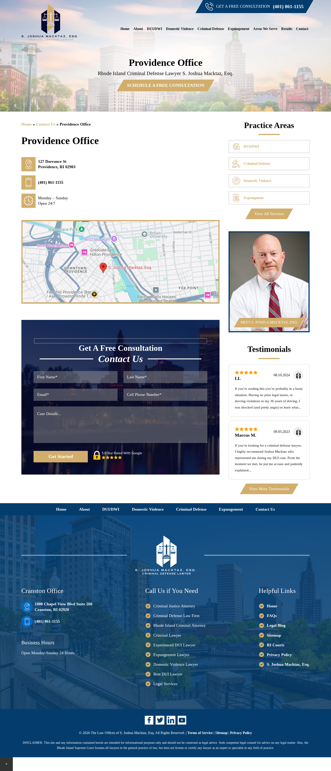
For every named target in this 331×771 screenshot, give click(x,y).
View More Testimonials (269, 488)
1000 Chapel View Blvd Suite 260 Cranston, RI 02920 (63, 607)
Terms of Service (200, 733)
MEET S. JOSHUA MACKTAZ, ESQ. (269, 322)
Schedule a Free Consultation (165, 85)
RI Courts (275, 645)
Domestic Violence (257, 181)
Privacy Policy (279, 654)
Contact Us (45, 124)
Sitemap (274, 635)
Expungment (253, 198)
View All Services (269, 213)
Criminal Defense (257, 164)
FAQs (272, 615)
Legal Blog (276, 625)
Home (26, 124)
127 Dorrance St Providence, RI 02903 (56, 164)
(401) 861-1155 (288, 6)
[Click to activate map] (120, 301)
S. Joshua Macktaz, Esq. (288, 664)
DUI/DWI (251, 147)
